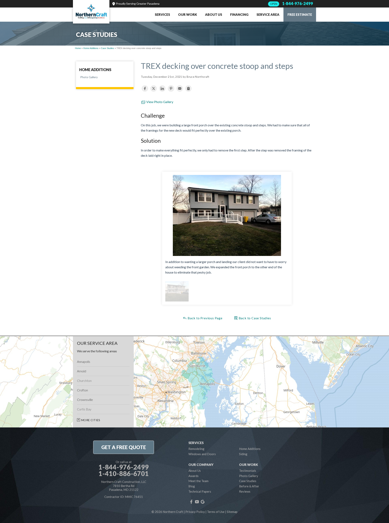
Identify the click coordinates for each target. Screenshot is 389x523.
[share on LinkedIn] (162, 88)
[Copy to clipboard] (188, 88)
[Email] (179, 88)
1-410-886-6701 (123, 473)
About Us (213, 14)
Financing (239, 14)
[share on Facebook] (145, 88)
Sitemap (232, 511)
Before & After (249, 486)
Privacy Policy (195, 511)
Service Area (267, 14)
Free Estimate (299, 14)
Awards (193, 476)
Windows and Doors (202, 454)
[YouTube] (196, 501)
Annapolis (83, 361)
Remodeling (196, 449)
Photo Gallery (89, 77)
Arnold (81, 371)
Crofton (82, 390)
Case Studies (247, 481)
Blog (191, 486)
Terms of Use (215, 511)
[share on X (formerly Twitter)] (153, 88)
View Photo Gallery (159, 102)
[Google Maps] (202, 501)
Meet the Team (198, 481)
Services (162, 14)
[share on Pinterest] (171, 88)
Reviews (244, 491)
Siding (243, 454)
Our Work (187, 14)
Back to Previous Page (204, 318)
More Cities (90, 420)
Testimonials (247, 470)
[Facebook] (191, 501)
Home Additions (95, 70)
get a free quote (123, 447)
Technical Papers (199, 491)
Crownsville (85, 400)
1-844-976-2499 (291, 3)
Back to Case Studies (254, 318)
